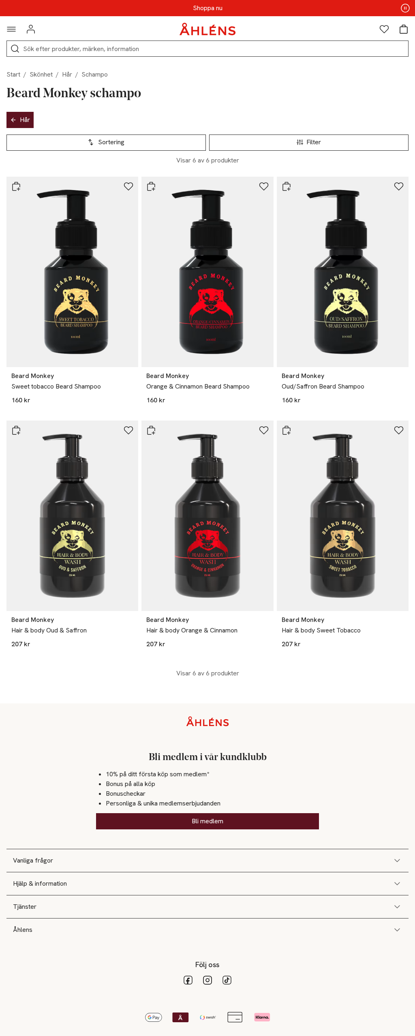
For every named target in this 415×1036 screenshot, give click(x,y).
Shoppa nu (207, 8)
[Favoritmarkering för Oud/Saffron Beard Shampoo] (399, 186)
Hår (67, 74)
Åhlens (22, 929)
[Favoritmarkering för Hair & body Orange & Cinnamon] (264, 430)
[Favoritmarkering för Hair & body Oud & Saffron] (128, 430)
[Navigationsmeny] (11, 29)
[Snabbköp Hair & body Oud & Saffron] (16, 430)
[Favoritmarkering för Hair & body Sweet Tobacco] (399, 430)
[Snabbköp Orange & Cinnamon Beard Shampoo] (151, 186)
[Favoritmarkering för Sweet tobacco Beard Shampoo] (128, 186)
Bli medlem (207, 821)
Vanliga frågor (33, 860)
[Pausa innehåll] (405, 8)
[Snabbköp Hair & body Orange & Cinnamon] (151, 430)
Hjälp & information (40, 883)
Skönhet (41, 74)
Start (13, 74)
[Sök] (15, 48)
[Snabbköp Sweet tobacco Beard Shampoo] (16, 186)
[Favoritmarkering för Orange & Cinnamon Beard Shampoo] (264, 186)
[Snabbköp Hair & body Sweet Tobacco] (286, 430)
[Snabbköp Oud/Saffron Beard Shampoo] (286, 186)
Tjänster (24, 906)
